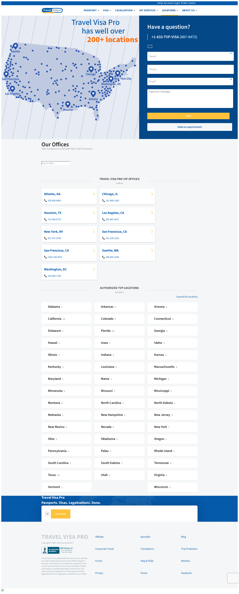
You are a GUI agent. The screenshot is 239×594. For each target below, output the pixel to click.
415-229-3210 (112, 238)
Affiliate (99, 537)
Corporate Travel (104, 549)
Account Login (172, 3)
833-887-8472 (112, 219)
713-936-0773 (54, 219)
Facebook (186, 573)
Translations (147, 549)
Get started (60, 513)
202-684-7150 (54, 276)
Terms (143, 573)
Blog (183, 537)
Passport (90, 10)
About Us (188, 10)
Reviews (185, 561)
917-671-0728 (54, 238)
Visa (106, 10)
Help (160, 3)
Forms (98, 561)
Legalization (124, 10)
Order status (188, 3)
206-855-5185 (112, 257)
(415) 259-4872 (55, 257)
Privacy (99, 573)
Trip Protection (189, 549)
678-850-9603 (54, 200)
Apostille (145, 537)
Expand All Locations (187, 296)
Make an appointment (190, 127)
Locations (169, 10)
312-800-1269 (112, 200)
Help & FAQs (147, 561)
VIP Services (147, 10)
